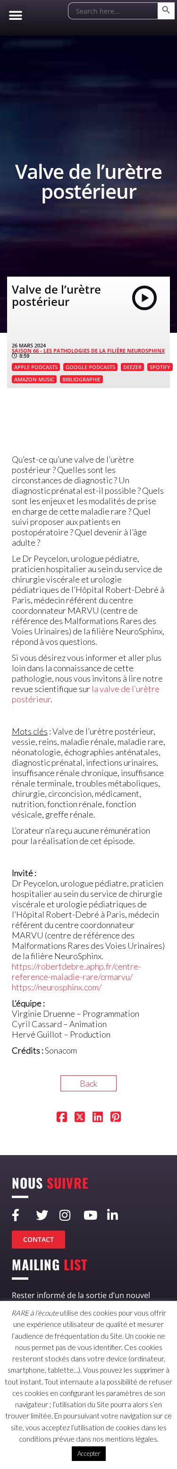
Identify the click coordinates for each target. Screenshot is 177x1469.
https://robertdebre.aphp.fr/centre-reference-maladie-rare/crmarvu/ (76, 971)
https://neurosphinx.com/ (56, 987)
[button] (15, 15)
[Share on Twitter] (80, 1118)
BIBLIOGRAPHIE (81, 379)
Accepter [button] (88, 1453)
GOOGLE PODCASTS (90, 367)
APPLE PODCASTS (36, 367)
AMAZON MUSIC (34, 379)
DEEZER (132, 367)
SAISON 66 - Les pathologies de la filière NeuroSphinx (88, 350)
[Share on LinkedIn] (98, 1118)
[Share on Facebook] (62, 1118)
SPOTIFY (160, 367)
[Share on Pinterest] (116, 1118)
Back (88, 1083)
